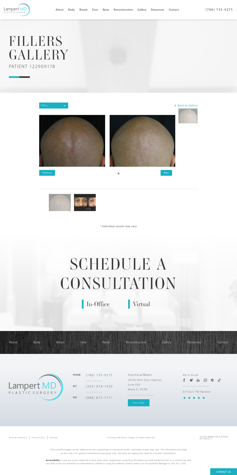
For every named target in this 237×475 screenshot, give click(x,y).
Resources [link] (157, 9)
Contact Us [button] (223, 472)
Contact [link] (174, 9)
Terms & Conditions (18, 437)
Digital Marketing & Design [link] (214, 438)
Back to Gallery (187, 105)
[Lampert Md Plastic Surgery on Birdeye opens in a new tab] (212, 380)
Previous (47, 172)
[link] (219, 10)
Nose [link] (106, 9)
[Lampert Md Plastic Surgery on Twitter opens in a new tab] (191, 380)
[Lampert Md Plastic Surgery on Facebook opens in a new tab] (184, 380)
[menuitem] (61, 10)
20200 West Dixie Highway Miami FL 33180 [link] (145, 384)
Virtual (141, 304)
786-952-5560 (178, 463)
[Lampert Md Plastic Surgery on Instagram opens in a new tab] (205, 380)
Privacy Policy (38, 437)
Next (166, 172)
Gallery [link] (142, 9)
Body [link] (71, 9)
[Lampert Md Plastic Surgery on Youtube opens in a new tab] (198, 380)
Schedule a (118, 273)
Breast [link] (83, 9)
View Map (139, 402)
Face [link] (95, 9)
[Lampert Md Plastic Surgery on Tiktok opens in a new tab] (219, 380)
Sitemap (54, 437)
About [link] (60, 9)
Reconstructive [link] (123, 9)
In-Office (98, 304)
